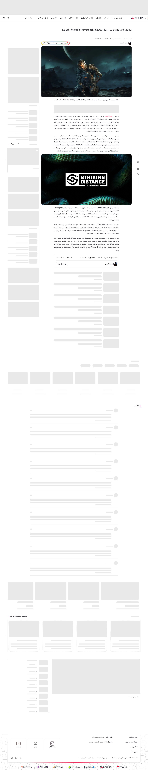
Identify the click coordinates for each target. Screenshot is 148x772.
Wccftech (108, 116)
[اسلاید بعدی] (5, 160)
